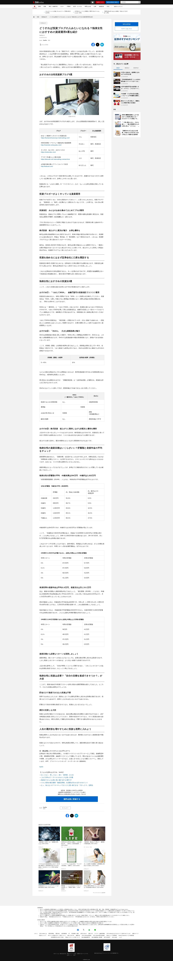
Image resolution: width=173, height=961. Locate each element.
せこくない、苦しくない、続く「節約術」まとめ (57, 775)
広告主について (42, 935)
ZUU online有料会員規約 (99, 935)
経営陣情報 (64, 933)
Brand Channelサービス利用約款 (126, 935)
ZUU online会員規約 (86, 935)
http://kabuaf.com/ (47, 166)
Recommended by (97, 892)
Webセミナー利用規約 (112, 935)
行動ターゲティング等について (72, 937)
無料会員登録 (127, 24)
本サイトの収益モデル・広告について (57, 935)
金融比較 (101, 6)
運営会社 (58, 933)
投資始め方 (43, 23)
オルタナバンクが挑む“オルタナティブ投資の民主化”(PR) (58, 12)
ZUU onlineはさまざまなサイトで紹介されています (119, 933)
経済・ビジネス (77, 6)
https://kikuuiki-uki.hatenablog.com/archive (55, 159)
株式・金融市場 (53, 6)
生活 (108, 6)
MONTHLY (136, 68)
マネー (62, 6)
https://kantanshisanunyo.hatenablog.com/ (55, 138)
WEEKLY (127, 68)
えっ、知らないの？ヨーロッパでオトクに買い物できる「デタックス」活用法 (67, 785)
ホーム (36, 933)
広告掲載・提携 (75, 933)
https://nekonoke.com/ (48, 152)
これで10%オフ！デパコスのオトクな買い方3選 (57, 777)
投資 (45, 6)
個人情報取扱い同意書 (97, 937)
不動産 (69, 6)
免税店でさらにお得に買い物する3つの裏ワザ (56, 780)
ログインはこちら (126, 28)
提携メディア (135, 933)
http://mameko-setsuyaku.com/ (51, 145)
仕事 (95, 6)
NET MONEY (107, 937)
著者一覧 (90, 933)
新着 (39, 6)
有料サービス (100, 2)
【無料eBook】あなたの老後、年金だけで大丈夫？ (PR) (116, 12)
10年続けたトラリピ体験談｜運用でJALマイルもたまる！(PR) (87, 12)
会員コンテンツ (118, 6)
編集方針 (78, 935)
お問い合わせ (83, 933)
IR (69, 933)
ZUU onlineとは (43, 933)
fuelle (45, 40)
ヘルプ (120, 937)
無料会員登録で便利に (112, 2)
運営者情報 (51, 933)
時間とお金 (88, 6)
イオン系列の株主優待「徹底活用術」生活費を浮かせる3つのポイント (64, 782)
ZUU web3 (114, 937)
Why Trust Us (70, 935)
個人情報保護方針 (86, 937)
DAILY (118, 68)
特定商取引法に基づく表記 (57, 937)
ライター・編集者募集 (99, 933)
